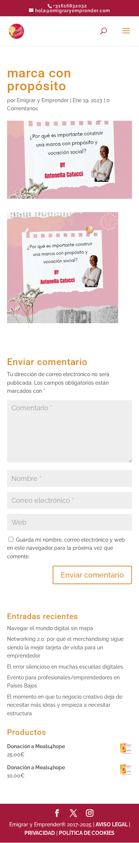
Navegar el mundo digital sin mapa (50, 628)
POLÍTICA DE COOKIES (87, 833)
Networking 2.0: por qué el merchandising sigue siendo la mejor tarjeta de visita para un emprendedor (65, 647)
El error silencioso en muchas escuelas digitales (65, 667)
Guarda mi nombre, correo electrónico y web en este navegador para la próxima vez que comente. (66, 548)
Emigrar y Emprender (43, 100)
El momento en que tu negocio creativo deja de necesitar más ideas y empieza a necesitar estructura (64, 705)
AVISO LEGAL (112, 824)
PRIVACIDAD (39, 833)
